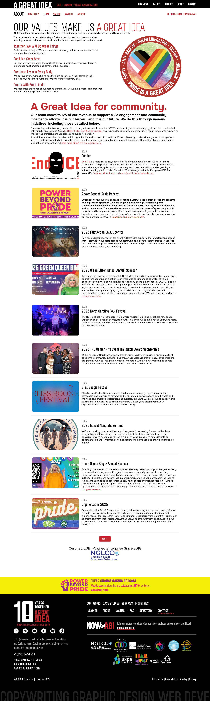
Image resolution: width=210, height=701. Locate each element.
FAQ (132, 610)
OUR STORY (33, 13)
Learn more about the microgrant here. (80, 142)
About (181, 4)
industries (142, 603)
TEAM (46, 13)
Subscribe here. (126, 627)
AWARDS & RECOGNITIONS (27, 668)
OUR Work (143, 4)
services (127, 603)
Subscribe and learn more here (128, 216)
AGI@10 (81, 13)
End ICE (86, 161)
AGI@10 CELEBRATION (25, 664)
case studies (111, 603)
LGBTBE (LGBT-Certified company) (82, 130)
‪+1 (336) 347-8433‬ (24, 654)
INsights (92, 610)
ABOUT (19, 13)
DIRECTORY (145, 610)
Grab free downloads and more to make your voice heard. (123, 173)
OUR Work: (94, 603)
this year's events (91, 296)
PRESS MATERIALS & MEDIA (28, 659)
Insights (169, 4)
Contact (192, 4)
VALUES (156, 4)
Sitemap (192, 679)
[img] (101, 645)
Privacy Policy (171, 679)
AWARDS (69, 13)
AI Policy (183, 679)
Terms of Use (157, 679)
